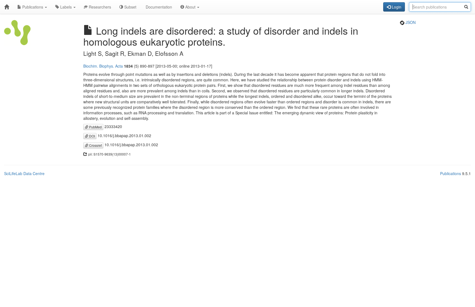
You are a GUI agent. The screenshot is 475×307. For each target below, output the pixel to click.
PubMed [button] (95, 127)
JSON (410, 22)
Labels (66, 7)
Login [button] (396, 7)
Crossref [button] (95, 145)
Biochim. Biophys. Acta (103, 66)
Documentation (158, 7)
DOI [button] (91, 136)
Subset (129, 7)
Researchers (99, 7)
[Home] (6, 7)
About (190, 7)
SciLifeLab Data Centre (24, 173)
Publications (32, 7)
